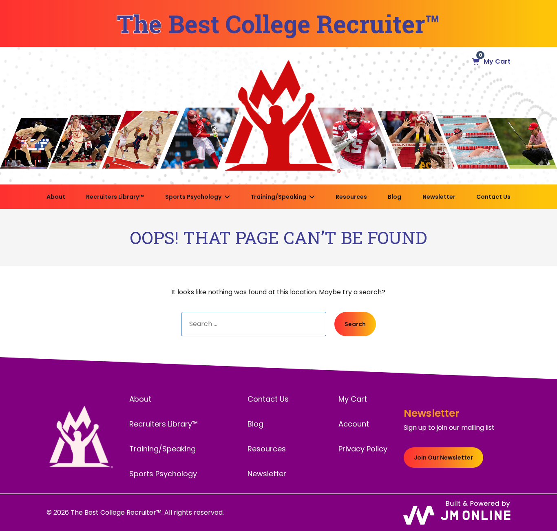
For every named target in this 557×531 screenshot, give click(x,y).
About (55, 197)
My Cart (352, 399)
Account (353, 424)
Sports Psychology (193, 197)
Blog (394, 197)
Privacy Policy (362, 449)
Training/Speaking (278, 197)
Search (355, 324)
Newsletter (438, 197)
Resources (351, 197)
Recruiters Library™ (115, 197)
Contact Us (493, 197)
